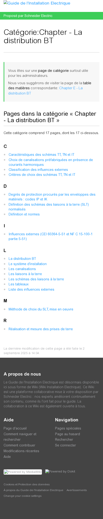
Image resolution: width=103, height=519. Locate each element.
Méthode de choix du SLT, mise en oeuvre (41, 309)
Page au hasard (67, 434)
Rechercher (64, 439)
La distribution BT (22, 259)
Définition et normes (24, 214)
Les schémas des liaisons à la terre (36, 279)
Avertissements (77, 490)
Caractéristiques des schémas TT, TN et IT (41, 155)
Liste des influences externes (31, 289)
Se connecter (65, 445)
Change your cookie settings (22, 496)
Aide (7, 457)
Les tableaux (19, 284)
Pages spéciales (68, 428)
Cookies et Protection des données (27, 484)
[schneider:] (18, 509)
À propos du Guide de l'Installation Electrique (33, 490)
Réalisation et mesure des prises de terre (41, 329)
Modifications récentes (21, 451)
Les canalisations (22, 269)
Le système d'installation (28, 264)
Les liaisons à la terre (25, 274)
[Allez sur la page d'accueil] (37, 2)
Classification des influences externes (38, 170)
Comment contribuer (19, 445)
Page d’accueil (15, 428)
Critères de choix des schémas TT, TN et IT (42, 175)
